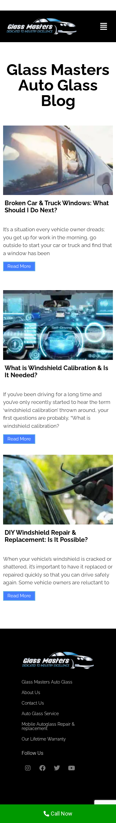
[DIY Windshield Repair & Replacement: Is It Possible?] (58, 489)
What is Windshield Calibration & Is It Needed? (56, 371)
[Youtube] (71, 768)
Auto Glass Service (40, 713)
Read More (19, 266)
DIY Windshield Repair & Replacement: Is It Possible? (46, 536)
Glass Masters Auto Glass (47, 681)
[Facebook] (42, 768)
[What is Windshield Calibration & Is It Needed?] (58, 325)
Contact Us (33, 703)
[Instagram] (28, 768)
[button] (104, 26)
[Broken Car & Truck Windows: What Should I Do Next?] (58, 160)
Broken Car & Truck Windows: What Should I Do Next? (57, 206)
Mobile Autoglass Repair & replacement (48, 726)
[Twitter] (57, 768)
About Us (31, 692)
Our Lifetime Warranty (44, 739)
